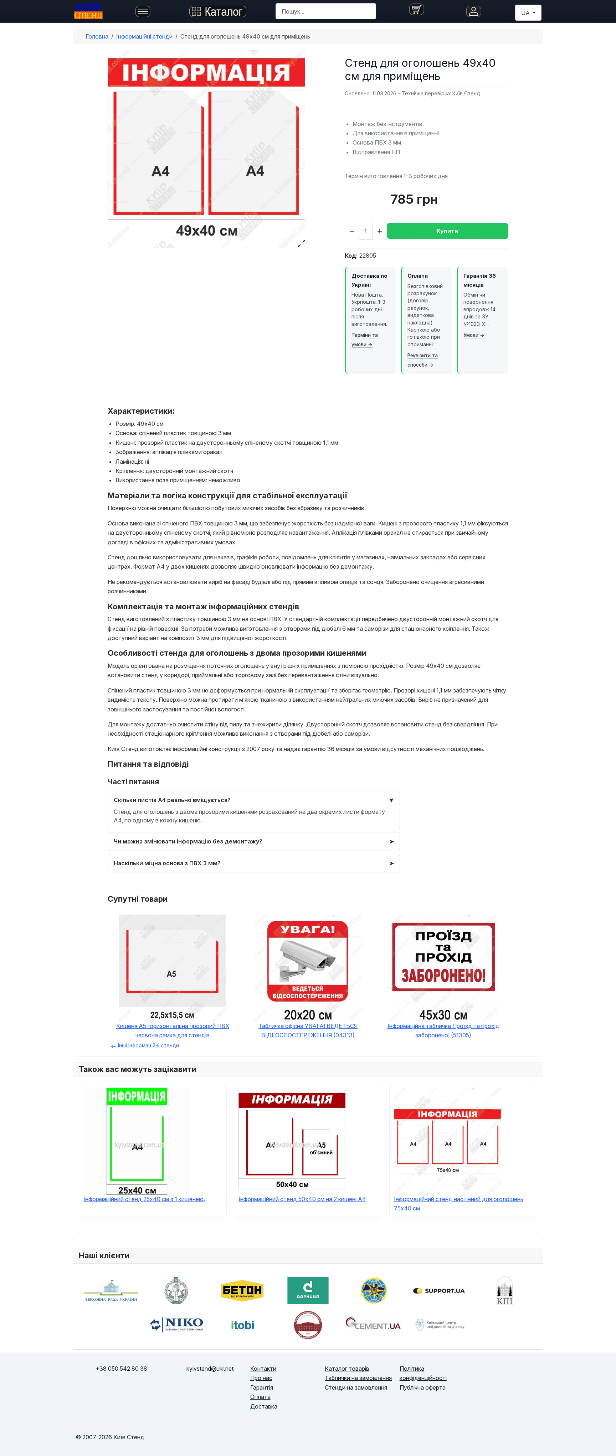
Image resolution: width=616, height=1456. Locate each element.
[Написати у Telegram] (121, 1391)
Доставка (263, 1406)
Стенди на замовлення (356, 1387)
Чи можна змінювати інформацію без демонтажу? (188, 841)
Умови (470, 335)
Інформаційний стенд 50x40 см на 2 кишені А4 (302, 1199)
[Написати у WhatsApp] (155, 1391)
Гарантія (261, 1387)
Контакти (263, 1368)
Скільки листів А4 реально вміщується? (172, 799)
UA (526, 12)
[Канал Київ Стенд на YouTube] (526, 1382)
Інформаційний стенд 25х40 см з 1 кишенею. (144, 1199)
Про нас (261, 1377)
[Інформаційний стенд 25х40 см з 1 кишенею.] (136, 1140)
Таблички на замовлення (358, 1377)
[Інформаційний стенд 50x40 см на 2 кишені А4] (291, 1140)
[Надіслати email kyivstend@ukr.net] (210, 1391)
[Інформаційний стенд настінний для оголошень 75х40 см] (447, 1140)
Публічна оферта (423, 1387)
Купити (447, 231)
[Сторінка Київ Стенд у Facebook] (491, 1382)
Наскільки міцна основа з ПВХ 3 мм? (167, 863)
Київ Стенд (466, 93)
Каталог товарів (347, 1368)
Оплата (260, 1396)
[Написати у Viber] (87, 1391)
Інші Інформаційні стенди (148, 1045)
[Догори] (603, 1442)
